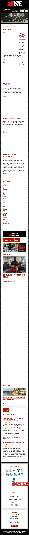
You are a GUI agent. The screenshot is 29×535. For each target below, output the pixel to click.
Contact (17, 240)
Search (6, 410)
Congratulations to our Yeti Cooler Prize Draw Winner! (14, 399)
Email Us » (14, 525)
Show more (9, 434)
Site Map (20, 532)
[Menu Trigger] (26, 3)
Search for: (5, 403)
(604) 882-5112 (15, 514)
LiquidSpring (7, 385)
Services (12, 240)
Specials (6, 240)
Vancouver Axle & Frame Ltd (14, 3)
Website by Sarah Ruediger (11, 532)
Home (4, 26)
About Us (7, 26)
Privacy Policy (23, 531)
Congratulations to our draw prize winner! (14, 276)
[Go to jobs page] (14, 234)
